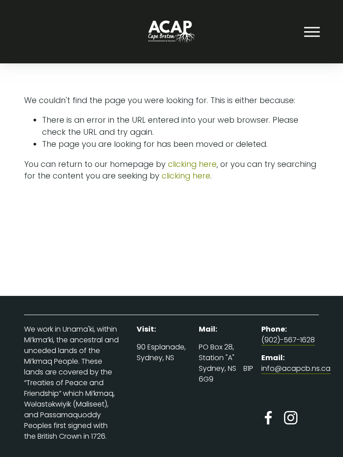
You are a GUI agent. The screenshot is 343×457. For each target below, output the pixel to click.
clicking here (192, 164)
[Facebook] (268, 418)
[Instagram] (291, 418)
